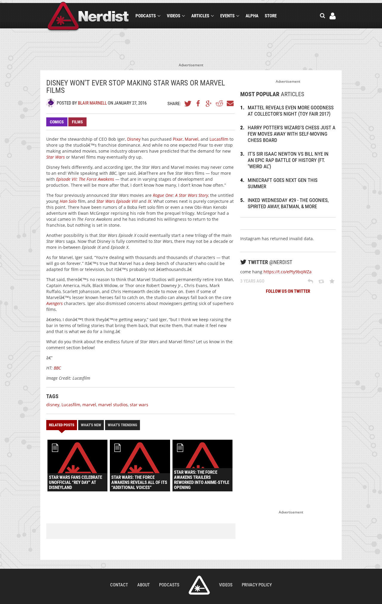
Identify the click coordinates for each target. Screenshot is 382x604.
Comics (57, 121)
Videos (173, 16)
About (143, 585)
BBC (57, 368)
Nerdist (88, 16)
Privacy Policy (257, 585)
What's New (91, 425)
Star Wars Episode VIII (117, 201)
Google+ (209, 103)
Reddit (219, 103)
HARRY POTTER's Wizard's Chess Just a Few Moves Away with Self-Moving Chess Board (291, 134)
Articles (200, 16)
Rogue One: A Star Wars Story (180, 195)
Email (230, 103)
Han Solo (68, 201)
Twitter (188, 103)
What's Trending (122, 425)
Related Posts (61, 425)
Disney (134, 139)
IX (149, 201)
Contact (119, 585)
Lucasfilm (219, 139)
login (332, 16)
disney (52, 404)
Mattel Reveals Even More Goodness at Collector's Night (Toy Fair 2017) (291, 111)
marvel (89, 404)
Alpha (252, 16)
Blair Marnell (92, 103)
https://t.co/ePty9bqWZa (288, 272)
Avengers (54, 303)
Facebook (198, 103)
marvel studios (113, 404)
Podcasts (145, 16)
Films (77, 121)
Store (271, 16)
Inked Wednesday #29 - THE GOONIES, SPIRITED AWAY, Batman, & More (288, 203)
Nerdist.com (199, 585)
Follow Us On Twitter (288, 291)
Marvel (191, 139)
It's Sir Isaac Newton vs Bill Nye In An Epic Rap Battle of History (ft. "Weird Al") (288, 160)
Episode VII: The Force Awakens (85, 179)
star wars (139, 404)
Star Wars (55, 157)
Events (227, 16)
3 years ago (252, 281)
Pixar (178, 139)
